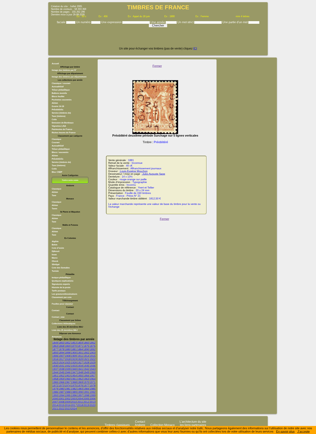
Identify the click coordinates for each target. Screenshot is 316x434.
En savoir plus (285, 431)
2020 (92, 405)
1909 (74, 355)
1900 (74, 352)
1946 (68, 372)
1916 (55, 359)
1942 (86, 369)
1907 (61, 355)
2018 (80, 405)
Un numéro (83, 22)
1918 (68, 359)
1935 (86, 365)
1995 (68, 395)
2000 (55, 398)
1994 (61, 395)
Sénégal (55, 264)
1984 (86, 388)
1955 (80, 375)
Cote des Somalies (61, 268)
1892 (92, 349)
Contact (55, 310)
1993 (55, 395)
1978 (92, 385)
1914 (86, 355)
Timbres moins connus (70, 180)
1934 (80, 365)
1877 (55, 349)
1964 (92, 378)
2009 (68, 401)
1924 (61, 362)
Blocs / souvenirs (60, 152)
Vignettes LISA (59, 126)
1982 (74, 388)
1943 (92, 369)
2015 (61, 405)
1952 (61, 375)
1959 (61, 378)
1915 (92, 355)
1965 (55, 382)
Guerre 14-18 (58, 106)
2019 (86, 405)
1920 (80, 359)
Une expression (111, 22)
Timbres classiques (117, 425)
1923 (55, 362)
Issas (54, 254)
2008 (61, 401)
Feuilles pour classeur (62, 304)
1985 (92, 388)
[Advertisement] (158, 38)
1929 (92, 362)
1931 (61, 365)
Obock (55, 261)
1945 (61, 372)
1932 (68, 365)
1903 (92, 352)
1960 (68, 378)
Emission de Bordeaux (63, 123)
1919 (74, 359)
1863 (55, 346)
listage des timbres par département (69, 77)
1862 (92, 342)
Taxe (54, 195)
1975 (74, 385)
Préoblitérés (57, 109)
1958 (55, 378)
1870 (74, 346)
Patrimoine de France (62, 129)
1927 (80, 362)
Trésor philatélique (61, 90)
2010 (74, 401)
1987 (61, 392)
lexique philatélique (61, 277)
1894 (61, 352)
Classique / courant (61, 83)
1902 (86, 352)
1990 (80, 392)
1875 (86, 346)
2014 (55, 405)
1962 (80, 378)
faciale (61, 22)
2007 (55, 401)
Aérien (55, 103)
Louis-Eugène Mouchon (133, 171)
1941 (80, 369)
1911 (80, 355)
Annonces (57, 337)
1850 (61, 342)
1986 (55, 392)
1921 (86, 359)
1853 (74, 342)
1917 (61, 359)
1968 (74, 382)
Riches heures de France (64, 132)
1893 (55, 352)
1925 (68, 362)
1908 (68, 355)
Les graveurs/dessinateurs (64, 294)
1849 (55, 342)
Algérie (55, 241)
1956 (86, 375)
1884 (80, 349)
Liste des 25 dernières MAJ (65, 330)
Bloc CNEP (57, 172)
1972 (55, 385)
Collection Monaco (162, 425)
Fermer (157, 66)
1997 (80, 395)
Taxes (54, 208)
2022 (61, 408)
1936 (92, 365)
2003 (74, 398)
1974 (68, 385)
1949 (86, 372)
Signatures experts (61, 284)
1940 (74, 369)
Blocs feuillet (58, 96)
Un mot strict (185, 22)
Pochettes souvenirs (62, 100)
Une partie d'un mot (235, 22)
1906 (55, 355)
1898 (68, 352)
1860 (86, 342)
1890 (86, 349)
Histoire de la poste (61, 287)
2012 (86, 401)
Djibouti (55, 251)
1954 (74, 375)
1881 (74, 349)
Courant (56, 142)
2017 (74, 405)
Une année (158, 22)
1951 (55, 375)
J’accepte (303, 431)
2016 (68, 405)
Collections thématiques (63, 323)
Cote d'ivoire (58, 248)
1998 (86, 395)
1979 (55, 388)
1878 (61, 349)
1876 (92, 346)
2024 (74, 408)
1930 (55, 365)
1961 (74, 378)
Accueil (55, 63)
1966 (61, 382)
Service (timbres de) (61, 113)
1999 (92, 395)
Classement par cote (62, 297)
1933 (74, 365)
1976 (80, 385)
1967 (68, 382)
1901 (80, 352)
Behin (54, 245)
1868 (61, 346)
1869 (68, 346)
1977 (86, 385)
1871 (80, 346)
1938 (61, 369)
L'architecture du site (193, 421)
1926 (74, 362)
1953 (68, 375)
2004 (80, 398)
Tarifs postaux (58, 291)
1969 (80, 382)
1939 (68, 369)
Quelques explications (62, 281)
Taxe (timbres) (58, 116)
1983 (80, 388)
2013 (92, 401)
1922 (92, 359)
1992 (92, 392)
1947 (74, 372)
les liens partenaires (193, 425)
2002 (68, 398)
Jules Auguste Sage (153, 174)
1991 (86, 392)
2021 (55, 408)
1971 (92, 382)
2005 (86, 398)
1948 (80, 372)
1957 (92, 375)
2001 (61, 398)
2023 (68, 408)
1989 (74, 392)
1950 (92, 372)
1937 (55, 369)
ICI (195, 48)
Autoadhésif (58, 86)
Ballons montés (59, 93)
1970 (86, 382)
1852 (68, 342)
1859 (80, 342)
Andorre (140, 425)
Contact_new (58, 317)
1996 (74, 395)
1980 (61, 388)
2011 (80, 401)
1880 (68, 349)
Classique (56, 139)
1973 (61, 385)
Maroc (55, 258)
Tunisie (55, 271)
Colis (54, 119)
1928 (86, 362)
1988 (68, 392)
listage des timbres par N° (64, 70)
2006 (92, 398)
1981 (68, 388)
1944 (55, 372)
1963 (86, 378)
